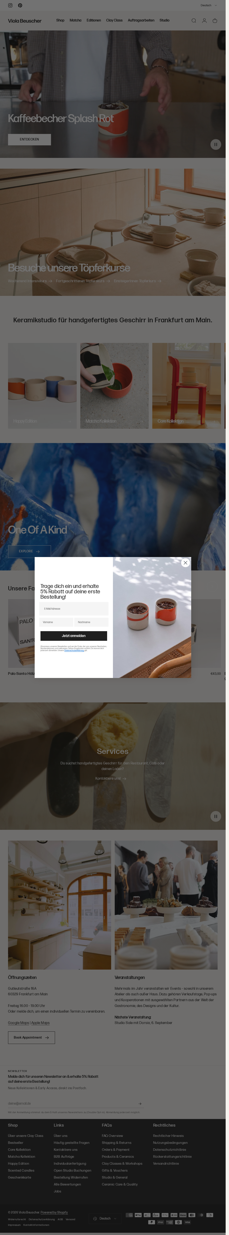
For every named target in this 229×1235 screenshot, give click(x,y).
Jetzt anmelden (73, 636)
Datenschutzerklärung (74, 650)
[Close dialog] (185, 563)
